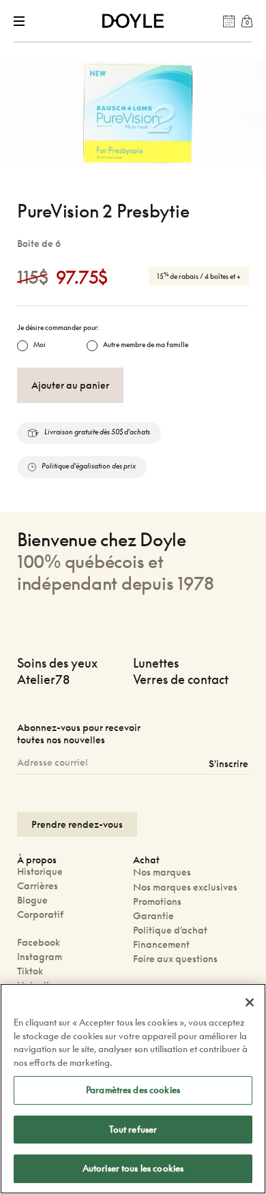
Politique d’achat (170, 930)
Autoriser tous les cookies (133, 1168)
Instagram (39, 956)
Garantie (153, 915)
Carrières (37, 885)
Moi (39, 344)
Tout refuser (133, 1129)
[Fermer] (250, 1002)
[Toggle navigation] (22, 21)
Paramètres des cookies (133, 1089)
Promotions (157, 901)
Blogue (32, 900)
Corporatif (40, 914)
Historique (40, 871)
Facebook (38, 942)
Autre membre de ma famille (145, 344)
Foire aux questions (175, 958)
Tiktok (30, 970)
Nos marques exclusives (185, 887)
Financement (161, 944)
